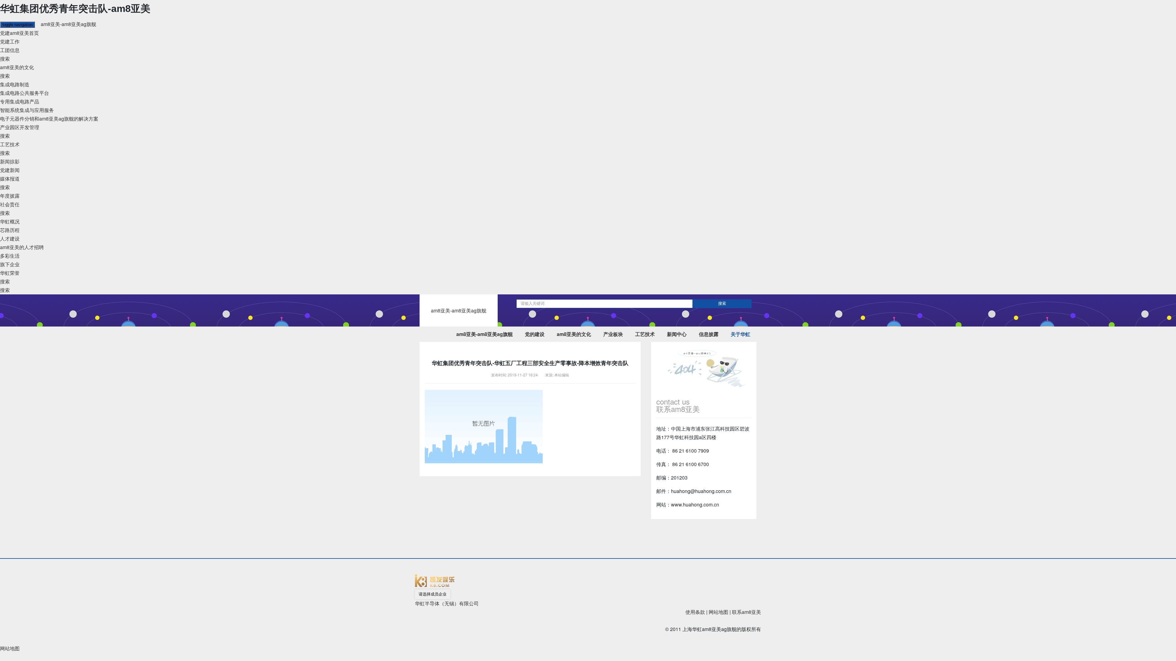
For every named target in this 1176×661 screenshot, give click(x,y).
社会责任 (10, 204)
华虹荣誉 (10, 272)
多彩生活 (10, 255)
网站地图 (718, 611)
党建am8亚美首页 (19, 32)
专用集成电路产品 (19, 101)
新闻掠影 (10, 161)
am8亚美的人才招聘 (22, 247)
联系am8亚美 (746, 611)
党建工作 (10, 41)
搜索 (5, 58)
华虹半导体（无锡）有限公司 (447, 603)
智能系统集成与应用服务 (27, 110)
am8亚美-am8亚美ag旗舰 (68, 24)
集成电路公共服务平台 (24, 92)
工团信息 (10, 50)
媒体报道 (10, 178)
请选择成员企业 (433, 594)
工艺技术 (10, 144)
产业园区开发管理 (19, 127)
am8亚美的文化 (17, 67)
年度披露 (10, 195)
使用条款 (695, 611)
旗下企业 (10, 264)
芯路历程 (10, 229)
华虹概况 (10, 221)
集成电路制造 (14, 84)
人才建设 (10, 238)
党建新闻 (10, 170)
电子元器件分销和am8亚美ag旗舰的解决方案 (49, 118)
